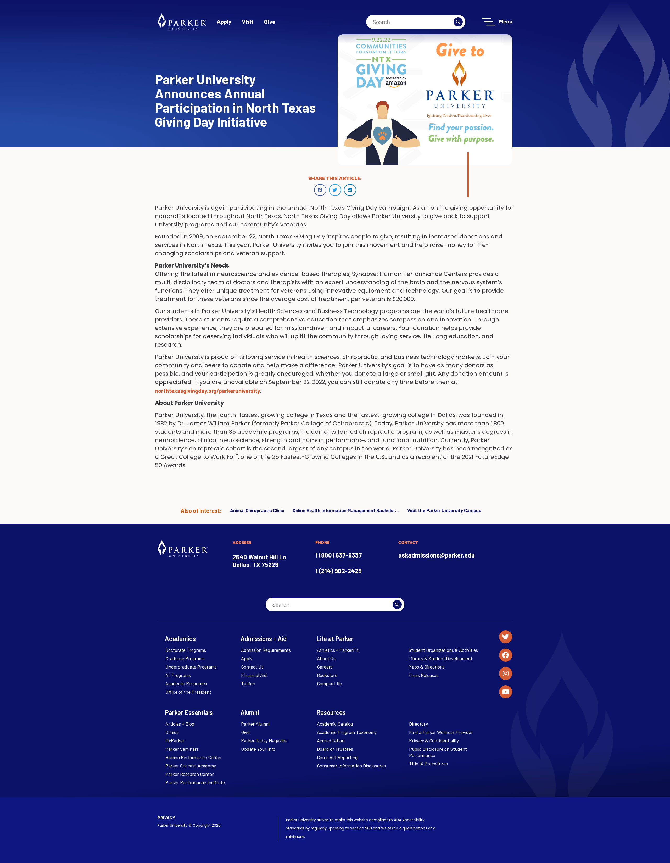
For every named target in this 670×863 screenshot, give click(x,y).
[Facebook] (505, 655)
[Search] (458, 21)
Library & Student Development (440, 658)
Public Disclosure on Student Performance (438, 752)
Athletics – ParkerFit (338, 650)
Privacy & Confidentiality (434, 740)
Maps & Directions (427, 667)
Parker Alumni (255, 724)
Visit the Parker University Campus (444, 510)
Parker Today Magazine (264, 740)
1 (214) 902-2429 (338, 571)
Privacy (166, 817)
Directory (418, 724)
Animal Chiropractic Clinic (257, 510)
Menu (505, 21)
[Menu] (488, 21)
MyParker (175, 740)
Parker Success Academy (190, 766)
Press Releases (423, 675)
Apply (224, 21)
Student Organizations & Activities (443, 650)
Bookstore (327, 675)
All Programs (178, 675)
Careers (325, 667)
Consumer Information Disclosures (351, 766)
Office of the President (188, 692)
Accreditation (330, 740)
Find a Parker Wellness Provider (441, 732)
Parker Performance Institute (195, 782)
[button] (320, 190)
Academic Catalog (335, 724)
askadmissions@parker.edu (436, 555)
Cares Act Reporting (337, 757)
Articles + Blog (179, 724)
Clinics (171, 732)
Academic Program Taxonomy (347, 732)
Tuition (248, 683)
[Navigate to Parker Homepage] (182, 21)
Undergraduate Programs (191, 667)
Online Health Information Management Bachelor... (346, 510)
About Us (326, 658)
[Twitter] (505, 636)
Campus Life (329, 683)
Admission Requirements (266, 650)
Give (269, 21)
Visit (247, 21)
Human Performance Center (193, 757)
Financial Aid (254, 675)
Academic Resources (186, 683)
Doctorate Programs (185, 650)
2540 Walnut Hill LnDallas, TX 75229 (259, 560)
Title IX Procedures (428, 763)
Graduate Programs (185, 658)
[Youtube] (505, 691)
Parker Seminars (182, 749)
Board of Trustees (335, 749)
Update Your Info (258, 749)
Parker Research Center (189, 774)
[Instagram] (505, 673)
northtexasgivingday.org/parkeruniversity (207, 390)
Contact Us (252, 667)
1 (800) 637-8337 (338, 555)
